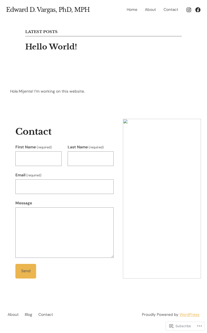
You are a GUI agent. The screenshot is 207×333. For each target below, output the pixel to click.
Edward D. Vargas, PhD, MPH (48, 10)
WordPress (189, 314)
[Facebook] (198, 10)
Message (23, 203)
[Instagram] (189, 10)
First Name (33, 147)
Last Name (86, 147)
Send (26, 270)
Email (28, 175)
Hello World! (51, 46)
